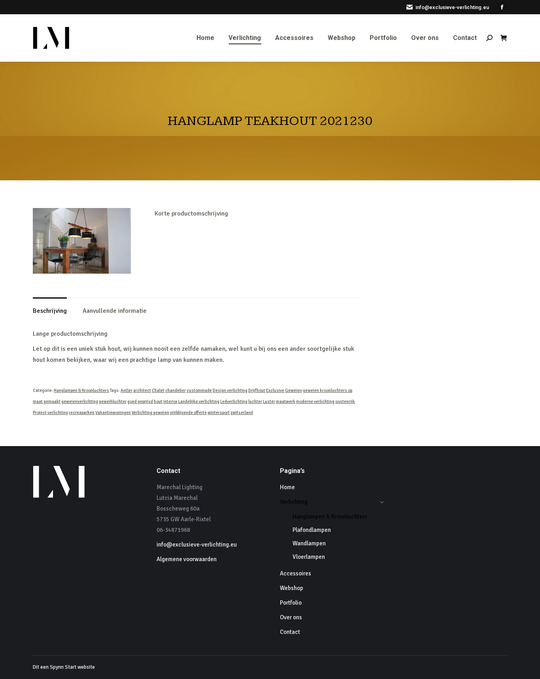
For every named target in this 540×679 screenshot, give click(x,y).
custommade (199, 390)
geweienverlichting (79, 401)
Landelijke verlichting (198, 401)
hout (158, 401)
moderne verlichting (315, 401)
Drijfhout (256, 390)
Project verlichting (50, 412)
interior (170, 401)
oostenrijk (345, 401)
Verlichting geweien (150, 412)
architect (142, 390)
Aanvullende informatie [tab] (115, 311)
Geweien (293, 390)
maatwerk (285, 401)
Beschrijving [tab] (50, 311)
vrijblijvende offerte (188, 412)
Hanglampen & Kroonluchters (81, 390)
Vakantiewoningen (113, 412)
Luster (269, 401)
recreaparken (81, 412)
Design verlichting (230, 390)
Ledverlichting (233, 401)
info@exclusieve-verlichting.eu (452, 7)
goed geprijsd (140, 401)
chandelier (175, 390)
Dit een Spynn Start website (64, 667)
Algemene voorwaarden (187, 559)
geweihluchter (113, 401)
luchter (255, 401)
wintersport (219, 412)
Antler (126, 390)
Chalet (158, 390)
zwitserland (241, 412)
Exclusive (275, 390)
